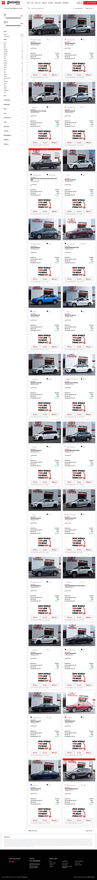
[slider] (5, 18)
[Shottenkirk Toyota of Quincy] (13, 3)
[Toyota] (3, 2)
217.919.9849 (91, 3)
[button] (60, 24)
